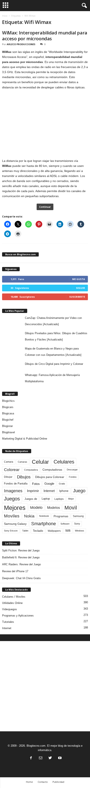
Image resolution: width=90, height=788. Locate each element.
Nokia (29, 516)
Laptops (59, 498)
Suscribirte (77, 296)
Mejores (15, 507)
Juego (79, 490)
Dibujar (8, 476)
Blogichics (8, 400)
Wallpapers (54, 530)
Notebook (44, 516)
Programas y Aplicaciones (18, 615)
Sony (77, 523)
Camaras (22, 462)
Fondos (73, 477)
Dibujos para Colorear (49, 477)
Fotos (36, 484)
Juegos (12, 498)
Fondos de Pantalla (15, 483)
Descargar (72, 469)
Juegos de (30, 498)
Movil (70, 507)
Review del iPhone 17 (15, 571)
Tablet (25, 530)
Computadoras (52, 469)
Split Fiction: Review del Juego (21, 550)
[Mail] (40, 758)
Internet (49, 491)
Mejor (71, 498)
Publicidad (58, 781)
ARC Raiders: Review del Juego (21, 564)
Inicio (4, 15)
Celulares (64, 462)
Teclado (38, 530)
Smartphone (43, 523)
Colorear (11, 469)
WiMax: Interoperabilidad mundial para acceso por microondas (44, 35)
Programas (61, 516)
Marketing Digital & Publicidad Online (24, 438)
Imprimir (33, 491)
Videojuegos (9, 609)
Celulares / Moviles (13, 596)
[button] (83, 5)
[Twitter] (50, 758)
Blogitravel (8, 432)
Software (64, 523)
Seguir (80, 287)
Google (49, 483)
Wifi (67, 530)
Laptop (46, 498)
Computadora (31, 470)
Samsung (78, 516)
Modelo (36, 507)
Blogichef (7, 419)
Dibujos (24, 477)
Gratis (62, 483)
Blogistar (7, 426)
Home (29, 781)
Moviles (11, 515)
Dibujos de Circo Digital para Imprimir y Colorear (54, 363)
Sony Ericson (11, 530)
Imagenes (13, 490)
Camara (8, 461)
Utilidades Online (12, 603)
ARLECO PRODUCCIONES (21, 44)
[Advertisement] (45, 686)
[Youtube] (59, 758)
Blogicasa (8, 413)
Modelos (53, 507)
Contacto (43, 781)
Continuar (45, 207)
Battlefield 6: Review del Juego (21, 557)
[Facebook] (31, 758)
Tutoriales (8, 621)
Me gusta (78, 279)
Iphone (63, 490)
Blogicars (7, 407)
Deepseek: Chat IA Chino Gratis (21, 578)
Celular (40, 462)
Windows (79, 530)
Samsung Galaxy (15, 523)
